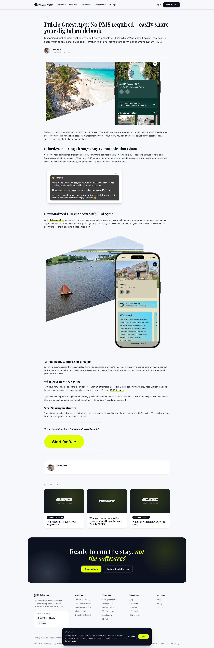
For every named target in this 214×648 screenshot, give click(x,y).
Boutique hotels (108, 600)
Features (73, 5)
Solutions (86, 5)
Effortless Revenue (83, 607)
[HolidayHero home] (43, 4)
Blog (45, 17)
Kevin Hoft (62, 465)
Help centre (134, 615)
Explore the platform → (118, 569)
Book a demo (172, 5)
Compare (133, 607)
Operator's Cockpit (83, 615)
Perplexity (42, 623)
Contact (160, 607)
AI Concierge (80, 611)
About (159, 600)
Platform (61, 5)
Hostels (105, 619)
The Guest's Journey (84, 603)
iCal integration (56, 220)
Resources (100, 5)
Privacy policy (71, 641)
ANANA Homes (117, 390)
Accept (143, 636)
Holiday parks (108, 607)
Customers (134, 603)
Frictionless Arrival (82, 600)
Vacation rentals (108, 611)
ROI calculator (135, 611)
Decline (131, 636)
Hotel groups (107, 603)
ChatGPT (41, 618)
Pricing (112, 5)
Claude (52, 618)
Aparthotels (107, 615)
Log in (158, 5)
